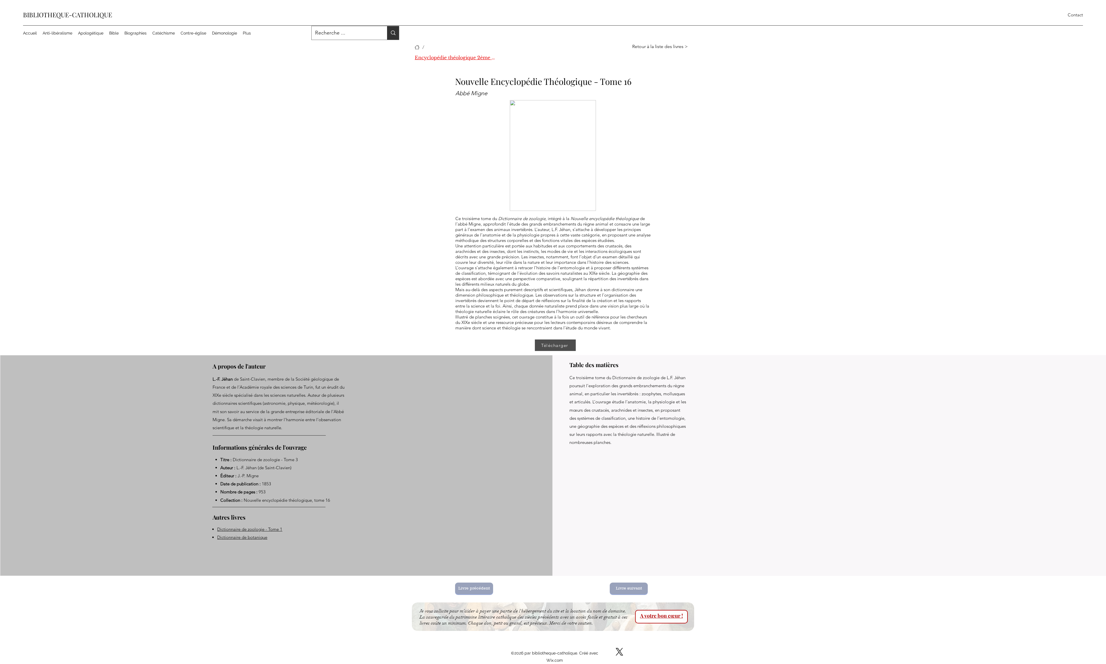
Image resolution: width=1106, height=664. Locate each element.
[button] (663, 46)
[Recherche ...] (393, 33)
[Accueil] (417, 47)
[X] (619, 651)
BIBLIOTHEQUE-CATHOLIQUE (67, 14)
